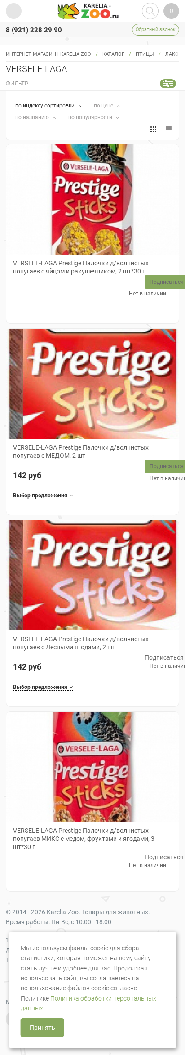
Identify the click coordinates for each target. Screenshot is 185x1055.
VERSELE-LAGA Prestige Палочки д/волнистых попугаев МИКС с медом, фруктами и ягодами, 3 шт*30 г (83, 838)
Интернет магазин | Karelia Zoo (48, 54)
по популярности (91, 117)
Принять (42, 1027)
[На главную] (88, 11)
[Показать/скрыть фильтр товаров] (168, 83)
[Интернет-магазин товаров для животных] (88, 11)
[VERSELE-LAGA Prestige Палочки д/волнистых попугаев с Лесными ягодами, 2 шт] (92, 575)
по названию (32, 117)
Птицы (145, 54)
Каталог (113, 54)
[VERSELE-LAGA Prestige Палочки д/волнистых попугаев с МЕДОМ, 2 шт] (92, 384)
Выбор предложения (40, 495)
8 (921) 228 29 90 (34, 30)
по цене (104, 106)
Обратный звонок (156, 29)
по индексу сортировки (45, 106)
